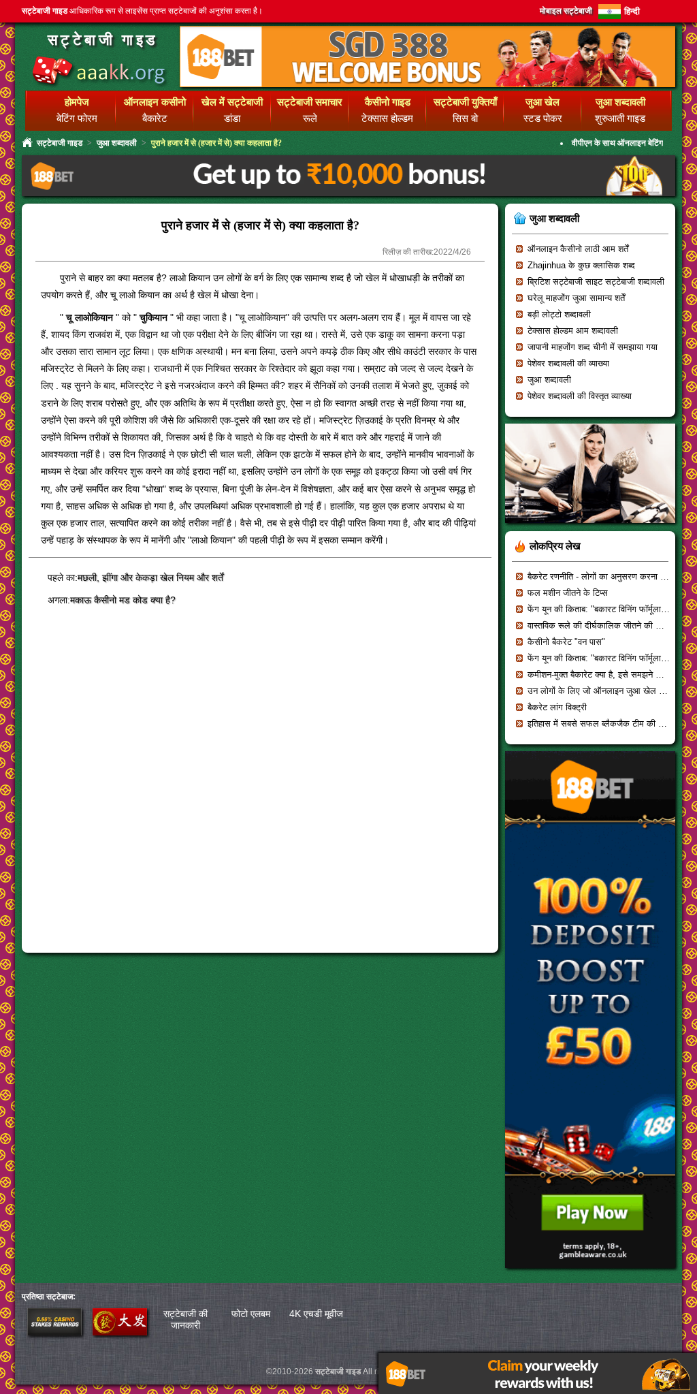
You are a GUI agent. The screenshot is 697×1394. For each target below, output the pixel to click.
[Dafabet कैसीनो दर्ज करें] (120, 1332)
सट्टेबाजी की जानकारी (185, 1319)
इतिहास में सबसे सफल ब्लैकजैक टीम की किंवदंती (605, 723)
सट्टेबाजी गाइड (103, 39)
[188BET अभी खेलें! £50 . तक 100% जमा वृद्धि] (590, 1272)
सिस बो (465, 118)
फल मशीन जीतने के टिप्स (568, 593)
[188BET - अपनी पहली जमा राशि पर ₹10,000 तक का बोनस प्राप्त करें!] (348, 194)
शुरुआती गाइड (620, 118)
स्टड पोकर (542, 118)
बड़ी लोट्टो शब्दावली (559, 314)
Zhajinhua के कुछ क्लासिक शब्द (581, 265)
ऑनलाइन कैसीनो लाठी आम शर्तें (578, 249)
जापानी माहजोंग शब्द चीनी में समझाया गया (593, 347)
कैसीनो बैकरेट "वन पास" (566, 642)
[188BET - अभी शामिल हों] (427, 85)
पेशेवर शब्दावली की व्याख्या (568, 363)
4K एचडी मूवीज (316, 1313)
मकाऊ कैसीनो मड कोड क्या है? (123, 600)
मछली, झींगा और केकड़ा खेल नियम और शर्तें (150, 577)
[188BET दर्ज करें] (54, 1332)
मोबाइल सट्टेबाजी (566, 11)
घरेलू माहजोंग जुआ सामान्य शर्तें (576, 298)
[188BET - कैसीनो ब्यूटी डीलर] (590, 527)
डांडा (232, 118)
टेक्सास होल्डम (387, 118)
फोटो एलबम (250, 1313)
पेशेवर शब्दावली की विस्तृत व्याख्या (580, 396)
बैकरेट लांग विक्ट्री (557, 707)
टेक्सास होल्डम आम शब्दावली (573, 331)
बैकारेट (154, 118)
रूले (310, 118)
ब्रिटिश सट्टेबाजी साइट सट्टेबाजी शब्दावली (596, 281)
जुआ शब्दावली (117, 143)
